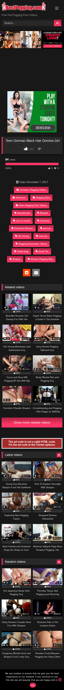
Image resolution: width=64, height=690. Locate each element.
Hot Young (23, 236)
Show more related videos (32, 422)
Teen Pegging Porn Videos (33, 205)
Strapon (16, 259)
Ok (32, 685)
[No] (60, 679)
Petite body (23, 251)
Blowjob (44, 213)
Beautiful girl (23, 213)
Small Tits (43, 251)
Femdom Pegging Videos (33, 189)
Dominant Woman (23, 228)
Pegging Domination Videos (32, 243)
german (47, 228)
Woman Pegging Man (42, 259)
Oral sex (43, 236)
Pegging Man (43, 197)
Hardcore (21, 197)
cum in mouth (23, 220)
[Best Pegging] (26, 7)
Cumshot (44, 220)
